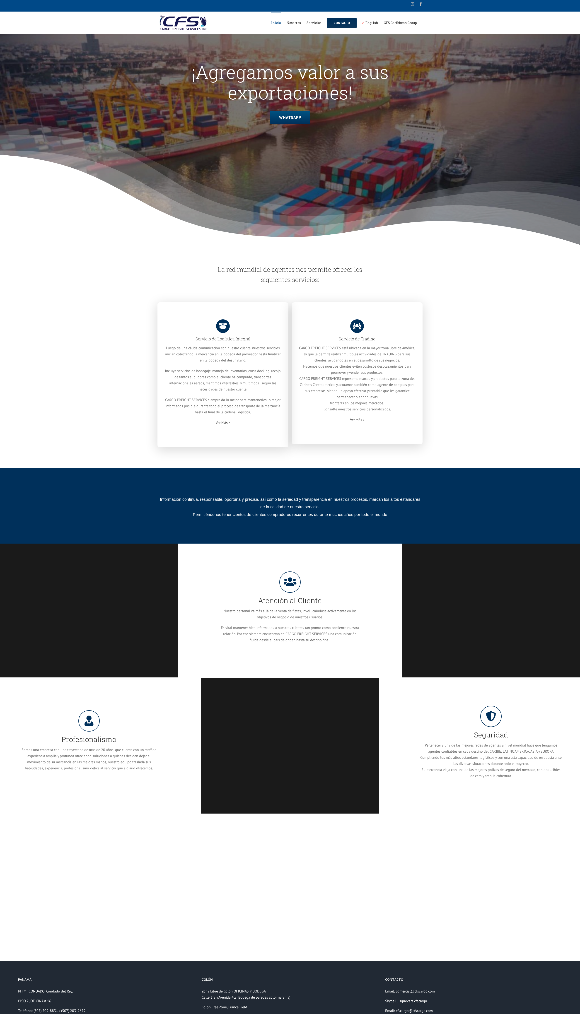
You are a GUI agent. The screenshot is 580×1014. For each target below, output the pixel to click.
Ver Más (222, 422)
